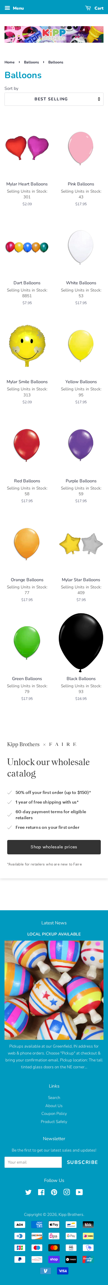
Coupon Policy (54, 1113)
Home (9, 62)
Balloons (31, 62)
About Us (54, 1106)
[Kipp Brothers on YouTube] (79, 1193)
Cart (98, 8)
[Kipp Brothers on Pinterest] (54, 1193)
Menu (18, 8)
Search (54, 1097)
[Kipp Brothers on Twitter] (28, 1193)
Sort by (11, 88)
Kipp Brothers (70, 1214)
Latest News (54, 923)
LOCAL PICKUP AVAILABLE (54, 934)
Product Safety (54, 1122)
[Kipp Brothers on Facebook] (41, 1193)
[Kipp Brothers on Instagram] (66, 1193)
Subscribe (82, 1162)
